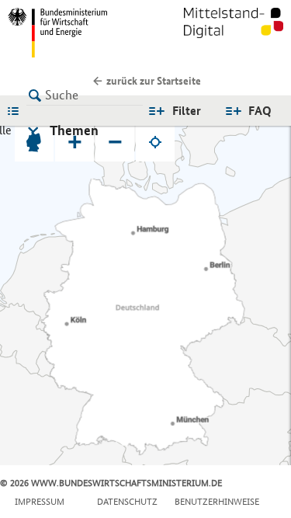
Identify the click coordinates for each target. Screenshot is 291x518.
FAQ (260, 110)
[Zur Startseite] (233, 32)
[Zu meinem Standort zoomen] (155, 142)
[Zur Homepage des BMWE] (74, 32)
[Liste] (17, 110)
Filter (186, 110)
